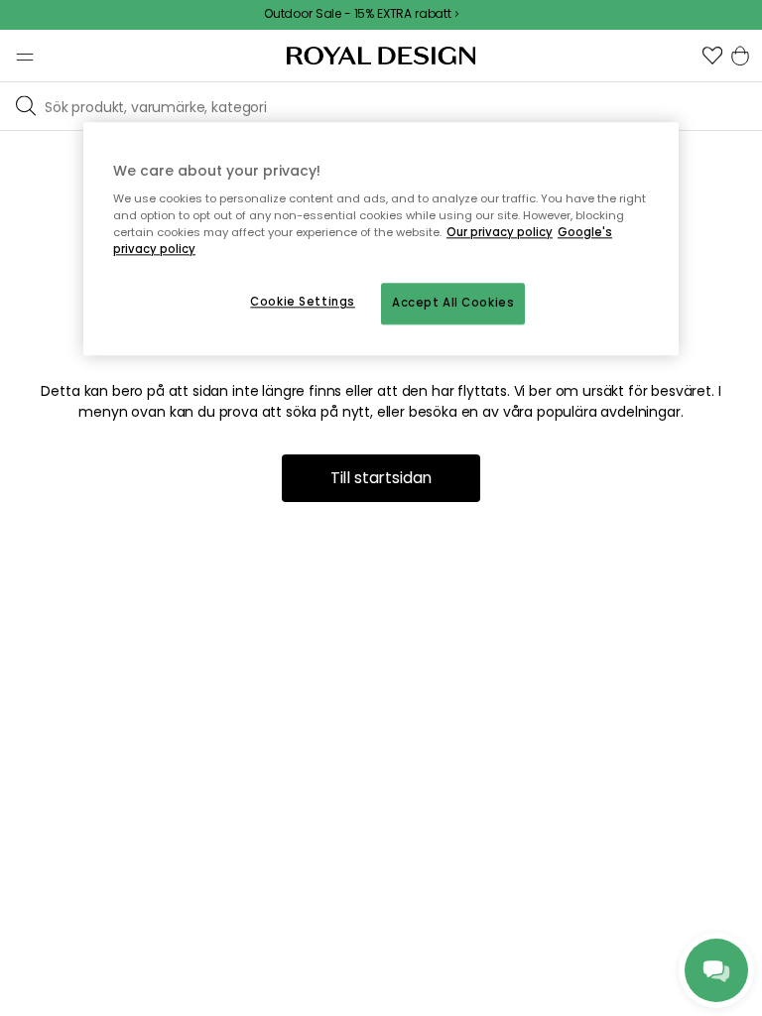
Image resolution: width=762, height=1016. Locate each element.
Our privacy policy (499, 233)
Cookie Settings (302, 303)
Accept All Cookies (453, 304)
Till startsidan (381, 477)
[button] (712, 55)
